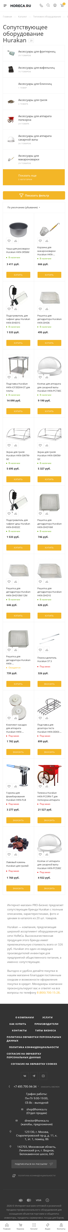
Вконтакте (25, 1076)
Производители (46, 1024)
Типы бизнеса (45, 1030)
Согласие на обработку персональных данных (24, 1055)
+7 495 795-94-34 (25, 1086)
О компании (24, 1017)
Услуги (47, 1017)
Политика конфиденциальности (34, 1047)
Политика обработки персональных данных (34, 1038)
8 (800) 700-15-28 (48, 992)
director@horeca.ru (37, 1120)
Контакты (19, 1030)
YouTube (43, 1076)
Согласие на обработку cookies (34, 1063)
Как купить (17, 1024)
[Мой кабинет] (55, 5)
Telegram (34, 1076)
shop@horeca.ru (36, 1109)
